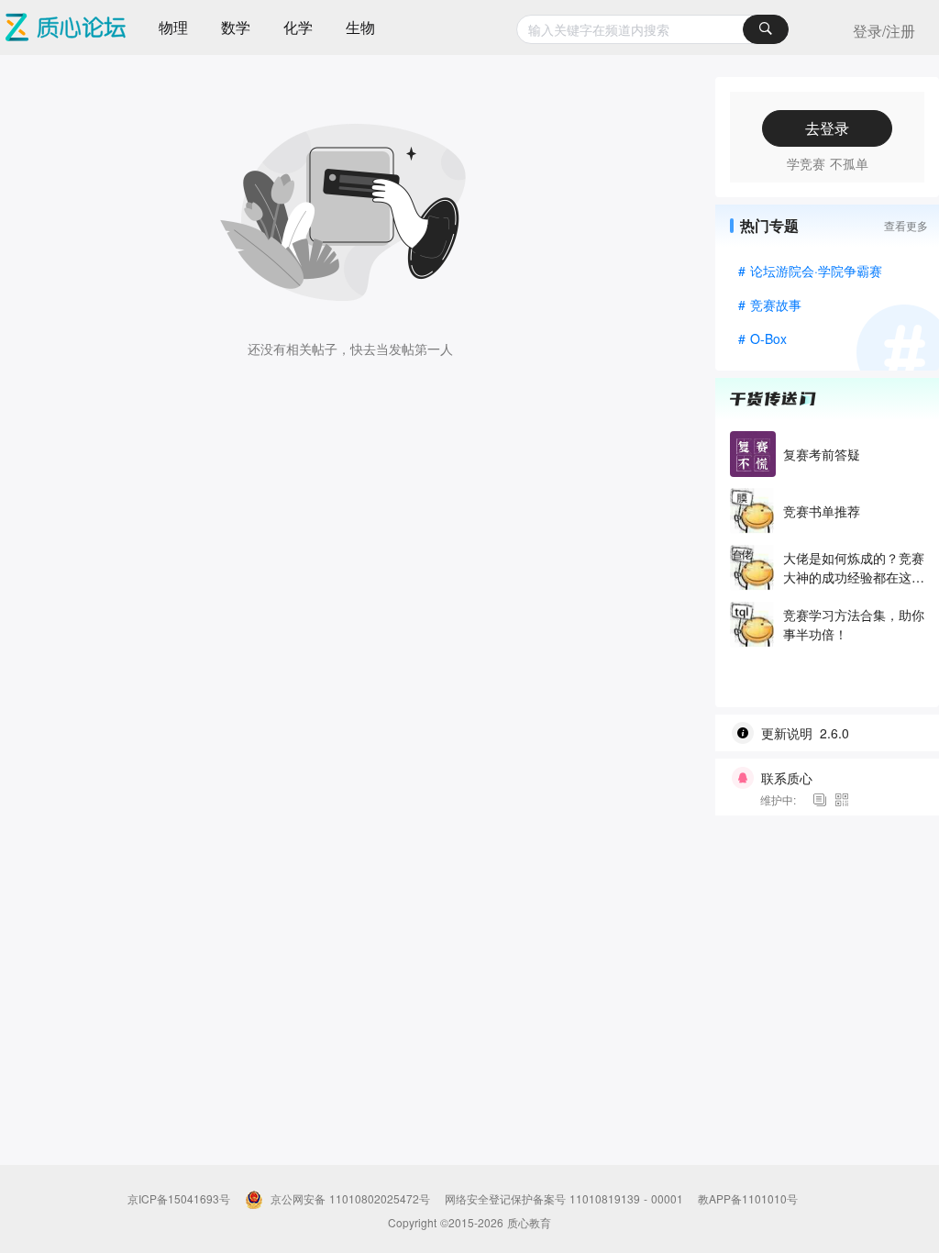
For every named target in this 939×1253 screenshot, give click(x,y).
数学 (235, 27)
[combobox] (652, 29)
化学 (298, 27)
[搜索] (766, 29)
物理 (173, 27)
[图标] (822, 799)
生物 (360, 27)
